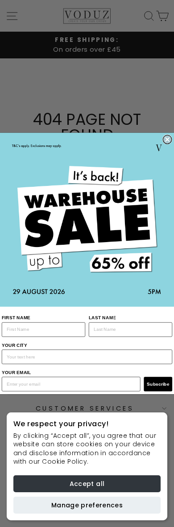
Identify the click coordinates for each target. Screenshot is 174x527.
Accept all (87, 483)
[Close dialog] (167, 139)
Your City (14, 344)
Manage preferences (87, 505)
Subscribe (158, 384)
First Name (16, 317)
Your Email (16, 372)
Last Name (102, 317)
